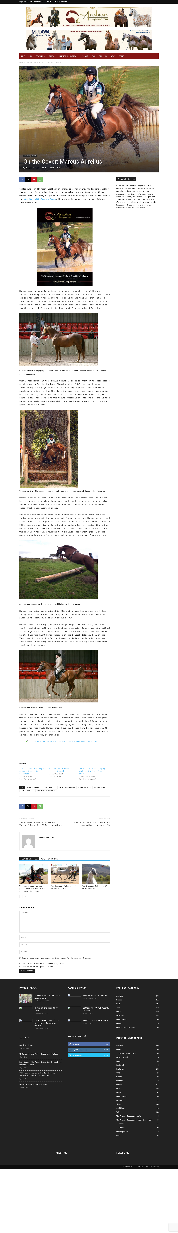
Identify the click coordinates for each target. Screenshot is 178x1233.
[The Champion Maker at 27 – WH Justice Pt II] (65, 874)
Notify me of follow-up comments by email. (44, 964)
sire (22, 790)
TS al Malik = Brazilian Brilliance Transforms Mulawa (47, 1023)
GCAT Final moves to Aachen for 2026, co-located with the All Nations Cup (37, 1074)
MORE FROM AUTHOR (49, 859)
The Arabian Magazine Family (128, 1116)
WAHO (118, 1136)
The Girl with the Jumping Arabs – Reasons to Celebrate (32, 771)
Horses (34, 155)
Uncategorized (122, 1132)
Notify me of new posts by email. (39, 967)
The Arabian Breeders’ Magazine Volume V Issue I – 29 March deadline (40, 823)
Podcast (85, 56)
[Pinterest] (34, 179)
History (119, 1081)
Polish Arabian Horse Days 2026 (33, 1084)
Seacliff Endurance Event (95, 1020)
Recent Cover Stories (128, 1053)
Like (106, 1044)
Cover (51, 56)
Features (39, 56)
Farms (118, 1061)
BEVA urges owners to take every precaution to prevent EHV (92, 823)
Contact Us (38, 2)
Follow (105, 1050)
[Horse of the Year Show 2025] (25, 1011)
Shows (118, 1104)
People (119, 1092)
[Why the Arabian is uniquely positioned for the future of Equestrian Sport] (33, 874)
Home (23, 56)
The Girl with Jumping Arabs (40, 199)
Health (119, 1077)
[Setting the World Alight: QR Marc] (74, 1011)
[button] (157, 2)
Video (113, 56)
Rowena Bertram (32, 168)
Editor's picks (122, 1057)
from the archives (67, 787)
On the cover (99, 787)
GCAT (118, 1073)
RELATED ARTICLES (29, 859)
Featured (120, 1065)
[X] (28, 179)
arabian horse (33, 787)
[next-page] (25, 896)
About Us (139, 1167)
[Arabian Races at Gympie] (74, 998)
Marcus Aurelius (84, 787)
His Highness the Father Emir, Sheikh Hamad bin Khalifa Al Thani (40, 1063)
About (48, 2)
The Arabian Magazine (46, 790)
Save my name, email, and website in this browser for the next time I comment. (57, 958)
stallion (30, 790)
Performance (121, 1096)
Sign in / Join (25, 2)
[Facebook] (22, 179)
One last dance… (26, 1045)
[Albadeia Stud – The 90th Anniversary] (25, 998)
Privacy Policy (60, 2)
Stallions (103, 56)
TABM (93, 56)
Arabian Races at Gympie (95, 995)
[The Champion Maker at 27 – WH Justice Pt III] (96, 874)
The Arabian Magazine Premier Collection (134, 1120)
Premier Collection (67, 56)
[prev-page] (21, 896)
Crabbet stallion (49, 787)
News (30, 56)
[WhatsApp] (40, 179)
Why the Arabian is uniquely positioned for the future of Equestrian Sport (33, 888)
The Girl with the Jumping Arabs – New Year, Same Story (92, 771)
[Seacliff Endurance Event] (74, 1023)
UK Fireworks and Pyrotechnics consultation (38, 1054)
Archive (29, 62)
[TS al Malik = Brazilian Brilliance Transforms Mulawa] (25, 1023)
